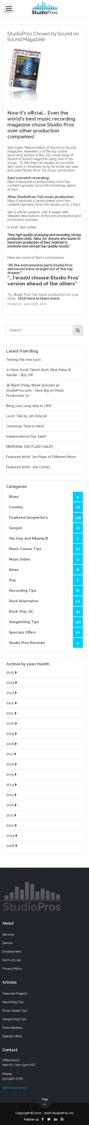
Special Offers (12, 1036)
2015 (10, 774)
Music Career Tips (44, 549)
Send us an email (14, 1087)
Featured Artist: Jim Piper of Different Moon (41, 457)
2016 (10, 764)
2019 (10, 734)
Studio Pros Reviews (44, 643)
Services (8, 934)
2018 (10, 744)
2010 (10, 825)
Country (44, 507)
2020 (10, 723)
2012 (10, 805)
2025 (10, 672)
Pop (44, 580)
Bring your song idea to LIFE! (29, 406)
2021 (10, 713)
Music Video (44, 559)
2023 (10, 693)
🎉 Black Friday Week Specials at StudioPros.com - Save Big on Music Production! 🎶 (35, 390)
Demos (7, 943)
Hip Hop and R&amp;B (44, 538)
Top (45, 1099)
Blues (44, 497)
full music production (58, 170)
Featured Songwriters (45, 517)
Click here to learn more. (39, 298)
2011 (10, 815)
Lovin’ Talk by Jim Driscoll (26, 416)
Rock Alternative (44, 601)
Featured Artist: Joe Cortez (28, 467)
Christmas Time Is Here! (25, 426)
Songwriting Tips (45, 622)
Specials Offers (44, 632)
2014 (10, 785)
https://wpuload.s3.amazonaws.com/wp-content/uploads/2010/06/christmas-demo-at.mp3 (42, 185)
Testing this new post (23, 359)
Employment (11, 951)
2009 (10, 836)
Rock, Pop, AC (44, 611)
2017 (10, 754)
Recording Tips (44, 590)
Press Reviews (12, 1027)
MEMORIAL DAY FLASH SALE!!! (29, 447)
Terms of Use (11, 960)
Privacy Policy (12, 968)
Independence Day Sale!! (26, 436)
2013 (10, 795)
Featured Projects (14, 993)
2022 (10, 703)
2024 (10, 683)
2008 (10, 846)
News (44, 570)
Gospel (44, 528)
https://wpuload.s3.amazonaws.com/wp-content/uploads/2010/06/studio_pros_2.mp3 (43, 202)
